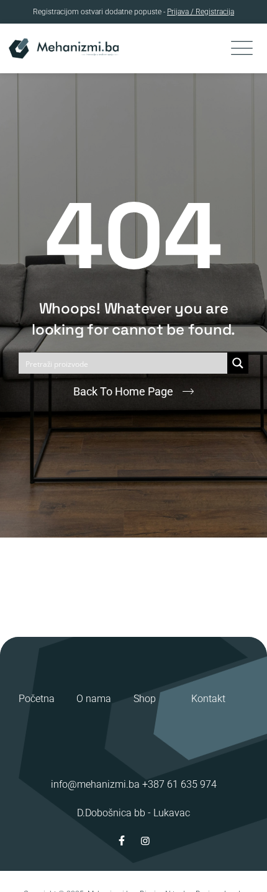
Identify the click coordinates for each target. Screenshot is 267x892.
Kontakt (208, 699)
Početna (37, 699)
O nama (93, 699)
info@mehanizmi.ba (95, 784)
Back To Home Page (123, 391)
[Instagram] (145, 841)
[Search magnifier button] (237, 363)
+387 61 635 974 (179, 784)
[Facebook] (122, 841)
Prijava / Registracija (200, 11)
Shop (145, 699)
